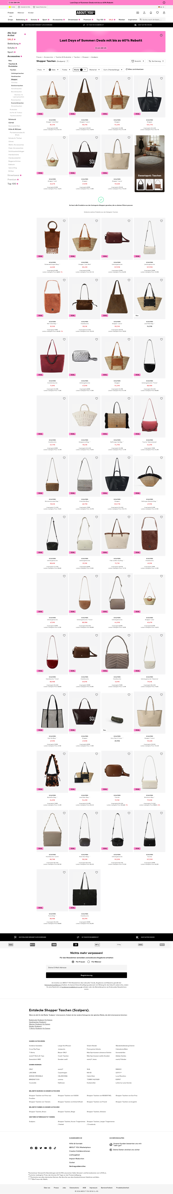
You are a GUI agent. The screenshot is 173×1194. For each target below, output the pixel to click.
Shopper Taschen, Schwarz (96, 1112)
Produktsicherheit (122, 1188)
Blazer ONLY (62, 1052)
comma (60, 1079)
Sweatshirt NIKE (35, 1059)
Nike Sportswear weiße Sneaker (98, 1056)
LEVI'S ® (118, 1073)
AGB (84, 1188)
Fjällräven (61, 1083)
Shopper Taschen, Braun (37, 1112)
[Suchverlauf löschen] (164, 19)
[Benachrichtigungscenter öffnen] (150, 13)
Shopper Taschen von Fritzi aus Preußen (40, 1097)
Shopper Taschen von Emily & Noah (70, 1102)
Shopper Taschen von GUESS (68, 1096)
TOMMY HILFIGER (93, 1079)
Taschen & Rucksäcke (63, 57)
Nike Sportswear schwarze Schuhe (99, 1052)
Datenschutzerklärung (53, 985)
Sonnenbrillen (120, 1052)
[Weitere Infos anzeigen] (52, 131)
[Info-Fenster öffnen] (164, 2)
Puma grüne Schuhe (94, 1049)
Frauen (11, 13)
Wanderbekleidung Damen (125, 1046)
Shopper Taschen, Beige (66, 1112)
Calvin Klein (91, 1076)
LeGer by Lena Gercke (124, 1083)
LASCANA (32, 1073)
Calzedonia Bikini (122, 1049)
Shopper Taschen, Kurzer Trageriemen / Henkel (71, 1123)
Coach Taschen (63, 1056)
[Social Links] (31, 1148)
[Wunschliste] (157, 12)
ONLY (31, 1069)
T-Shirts (32, 1052)
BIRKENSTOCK (34, 1079)
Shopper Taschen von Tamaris (39, 1102)
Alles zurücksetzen (136, 69)
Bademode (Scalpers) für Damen (40, 1020)
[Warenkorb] (164, 12)
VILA (88, 1069)
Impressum (93, 1188)
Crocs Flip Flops (34, 1049)
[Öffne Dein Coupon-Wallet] (137, 12)
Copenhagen (62, 1073)
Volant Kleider (92, 1046)
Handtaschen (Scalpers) (37, 1022)
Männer (21, 13)
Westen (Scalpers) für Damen (39, 1024)
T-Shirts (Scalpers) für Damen (39, 1028)
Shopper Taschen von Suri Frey (126, 1096)
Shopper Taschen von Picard (97, 1102)
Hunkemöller (91, 1083)
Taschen (77, 57)
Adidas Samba (121, 1056)
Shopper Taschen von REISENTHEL (99, 1096)
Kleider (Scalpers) (35, 1026)
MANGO (118, 1069)
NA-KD (89, 1073)
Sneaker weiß (63, 1059)
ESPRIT (118, 1079)
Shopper (85, 57)
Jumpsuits (61, 1049)
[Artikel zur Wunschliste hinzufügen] (64, 78)
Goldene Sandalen (35, 1046)
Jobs (64, 1188)
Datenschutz (74, 1188)
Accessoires (48, 57)
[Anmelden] (144, 12)
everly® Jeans (92, 1059)
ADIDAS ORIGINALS (36, 1076)
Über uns (47, 1188)
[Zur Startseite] (42, 1139)
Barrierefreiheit (107, 1188)
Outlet (13, 7)
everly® (60, 1069)
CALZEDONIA (62, 1076)
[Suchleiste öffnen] (140, 19)
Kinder (31, 13)
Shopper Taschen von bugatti (126, 1102)
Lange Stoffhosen (64, 1046)
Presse (56, 1188)
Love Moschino (121, 1076)
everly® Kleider (121, 1059)
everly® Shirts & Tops (36, 1056)
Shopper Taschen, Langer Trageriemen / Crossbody (101, 1123)
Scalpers (94, 57)
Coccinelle (32, 1083)
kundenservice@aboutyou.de (72, 987)
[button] (138, 61)
